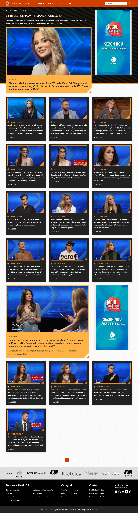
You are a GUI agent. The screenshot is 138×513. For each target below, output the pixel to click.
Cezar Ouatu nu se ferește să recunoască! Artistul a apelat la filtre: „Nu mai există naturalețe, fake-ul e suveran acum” (24, 222)
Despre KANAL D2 (17, 485)
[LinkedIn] (126, 492)
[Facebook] (116, 492)
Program (16, 3)
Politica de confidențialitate (42, 490)
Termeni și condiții (12, 490)
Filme (60, 3)
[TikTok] (130, 492)
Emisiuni (40, 3)
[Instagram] (119, 492)
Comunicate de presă (40, 497)
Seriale (51, 3)
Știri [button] (68, 3)
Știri (75, 493)
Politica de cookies (13, 500)
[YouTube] (123, 492)
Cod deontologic (12, 497)
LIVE (77, 3)
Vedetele (29, 3)
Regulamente (37, 493)
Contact (9, 493)
